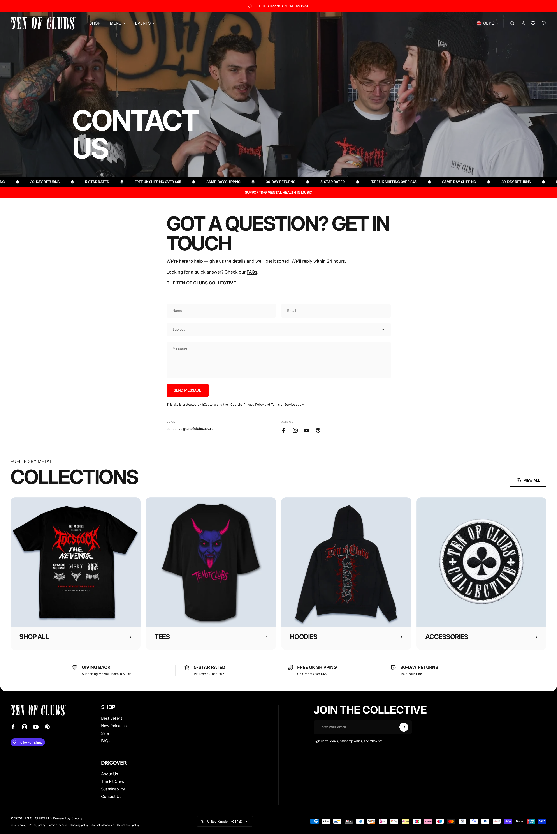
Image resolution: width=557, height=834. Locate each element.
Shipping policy (79, 825)
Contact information (102, 825)
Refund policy (19, 825)
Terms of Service (283, 404)
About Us (109, 774)
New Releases (114, 725)
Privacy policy (37, 825)
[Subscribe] (403, 727)
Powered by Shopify (67, 818)
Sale (105, 733)
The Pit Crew (112, 781)
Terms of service (57, 825)
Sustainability (113, 789)
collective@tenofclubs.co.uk (190, 428)
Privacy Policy (254, 404)
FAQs (252, 272)
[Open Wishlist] (533, 23)
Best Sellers (111, 718)
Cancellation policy (128, 825)
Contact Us (111, 796)
